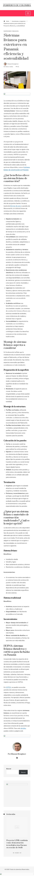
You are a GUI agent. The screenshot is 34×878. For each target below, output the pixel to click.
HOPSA (8, 687)
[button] (13, 852)
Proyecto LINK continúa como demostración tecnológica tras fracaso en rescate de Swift (17, 844)
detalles (23, 728)
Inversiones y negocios (11, 31)
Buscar (8, 769)
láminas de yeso (15, 206)
